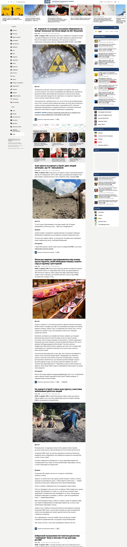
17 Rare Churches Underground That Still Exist (57, 144)
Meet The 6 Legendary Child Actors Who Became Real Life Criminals (40, 144)
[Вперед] (124, 14)
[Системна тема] (11, 2)
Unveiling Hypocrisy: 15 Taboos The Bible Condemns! (76, 160)
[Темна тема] (14, 2)
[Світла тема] (8, 2)
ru (118, 2)
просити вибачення (60, 374)
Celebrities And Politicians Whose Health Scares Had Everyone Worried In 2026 (58, 160)
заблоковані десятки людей (44, 249)
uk (115, 2)
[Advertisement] (106, 162)
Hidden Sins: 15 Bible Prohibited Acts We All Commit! (40, 160)
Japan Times (50, 277)
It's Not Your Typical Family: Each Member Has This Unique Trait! (77, 144)
